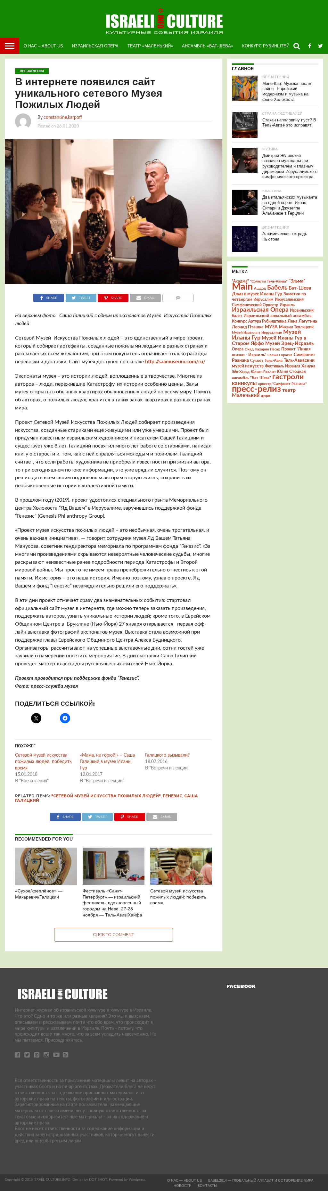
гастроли (288, 377)
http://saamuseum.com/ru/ (175, 361)
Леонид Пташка (248, 327)
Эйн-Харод (241, 372)
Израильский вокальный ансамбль (277, 316)
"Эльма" (297, 281)
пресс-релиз (256, 389)
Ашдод (260, 288)
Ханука (308, 366)
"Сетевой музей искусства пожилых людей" (106, 795)
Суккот (256, 361)
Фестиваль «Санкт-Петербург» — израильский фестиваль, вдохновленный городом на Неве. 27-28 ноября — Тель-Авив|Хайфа (112, 902)
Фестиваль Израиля (282, 366)
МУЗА (271, 327)
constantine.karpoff (63, 117)
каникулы (244, 383)
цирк (265, 395)
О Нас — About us (184, 1180)
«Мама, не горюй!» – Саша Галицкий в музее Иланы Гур (107, 761)
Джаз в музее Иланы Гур (257, 294)
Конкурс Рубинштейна (268, 46)
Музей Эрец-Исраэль (289, 343)
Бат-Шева (300, 288)
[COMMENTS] (178, 296)
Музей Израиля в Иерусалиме (257, 332)
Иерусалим (263, 299)
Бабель (277, 287)
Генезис (172, 795)
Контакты (207, 1185)
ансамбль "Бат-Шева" (251, 378)
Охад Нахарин (257, 349)
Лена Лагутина (302, 321)
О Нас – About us (43, 46)
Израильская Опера (95, 46)
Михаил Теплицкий (296, 327)
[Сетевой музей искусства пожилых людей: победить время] (181, 883)
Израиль (287, 305)
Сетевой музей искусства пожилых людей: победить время (43, 761)
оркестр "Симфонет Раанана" (282, 384)
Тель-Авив (274, 361)
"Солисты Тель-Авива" (268, 281)
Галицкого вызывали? (167, 755)
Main (242, 287)
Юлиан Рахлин (263, 372)
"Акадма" (240, 281)
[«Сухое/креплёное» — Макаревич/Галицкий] (46, 883)
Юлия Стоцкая (291, 371)
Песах (275, 349)
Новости (183, 1185)
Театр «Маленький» (150, 46)
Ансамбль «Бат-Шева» (207, 46)
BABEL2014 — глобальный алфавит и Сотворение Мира (260, 1180)
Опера (237, 349)
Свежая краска (279, 355)
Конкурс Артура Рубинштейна (259, 321)
